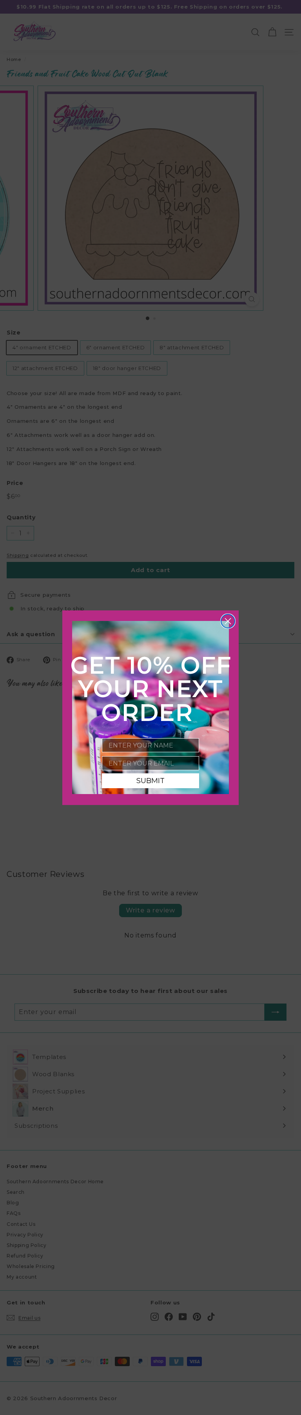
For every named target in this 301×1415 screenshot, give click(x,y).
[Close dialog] (228, 621)
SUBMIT (150, 780)
